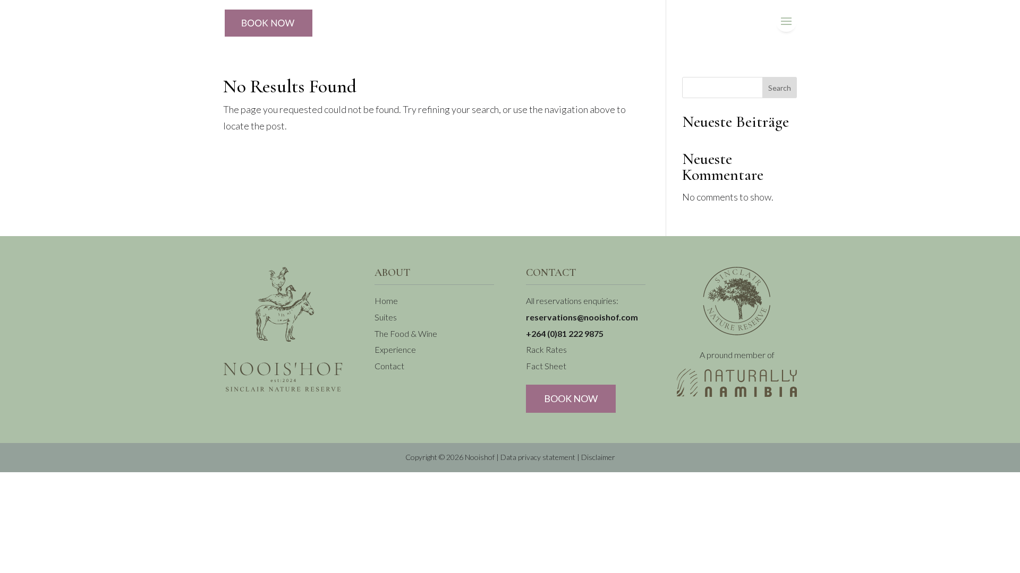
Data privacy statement (537, 457)
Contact (389, 366)
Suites (386, 317)
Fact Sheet (546, 366)
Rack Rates (546, 349)
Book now (571, 398)
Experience (395, 349)
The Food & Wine (406, 333)
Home (386, 301)
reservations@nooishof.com (582, 317)
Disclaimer (598, 457)
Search (779, 87)
